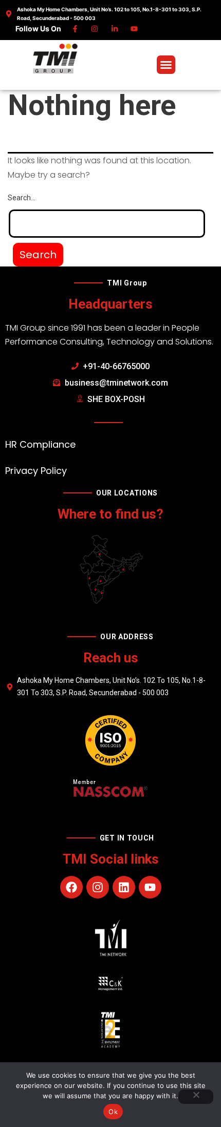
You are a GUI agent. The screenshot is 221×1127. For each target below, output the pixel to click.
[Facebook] (75, 28)
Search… (21, 198)
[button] (166, 64)
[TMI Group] (55, 59)
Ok (113, 1111)
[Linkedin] (115, 28)
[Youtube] (135, 28)
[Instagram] (95, 28)
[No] (195, 1097)
